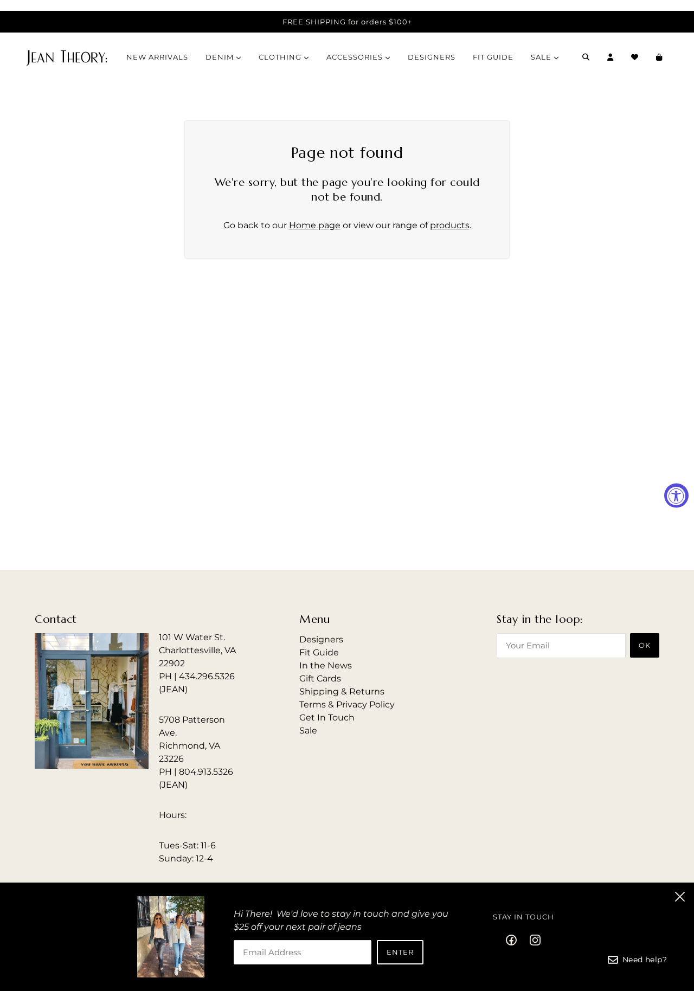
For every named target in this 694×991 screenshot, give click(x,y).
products (450, 225)
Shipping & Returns (341, 691)
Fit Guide (319, 652)
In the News (325, 665)
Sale (308, 730)
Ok (645, 645)
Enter (400, 952)
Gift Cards (320, 678)
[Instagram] (532, 939)
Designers (321, 639)
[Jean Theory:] (66, 56)
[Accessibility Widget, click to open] (676, 496)
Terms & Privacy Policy (347, 704)
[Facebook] (514, 939)
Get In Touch (327, 717)
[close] (679, 896)
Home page (314, 225)
